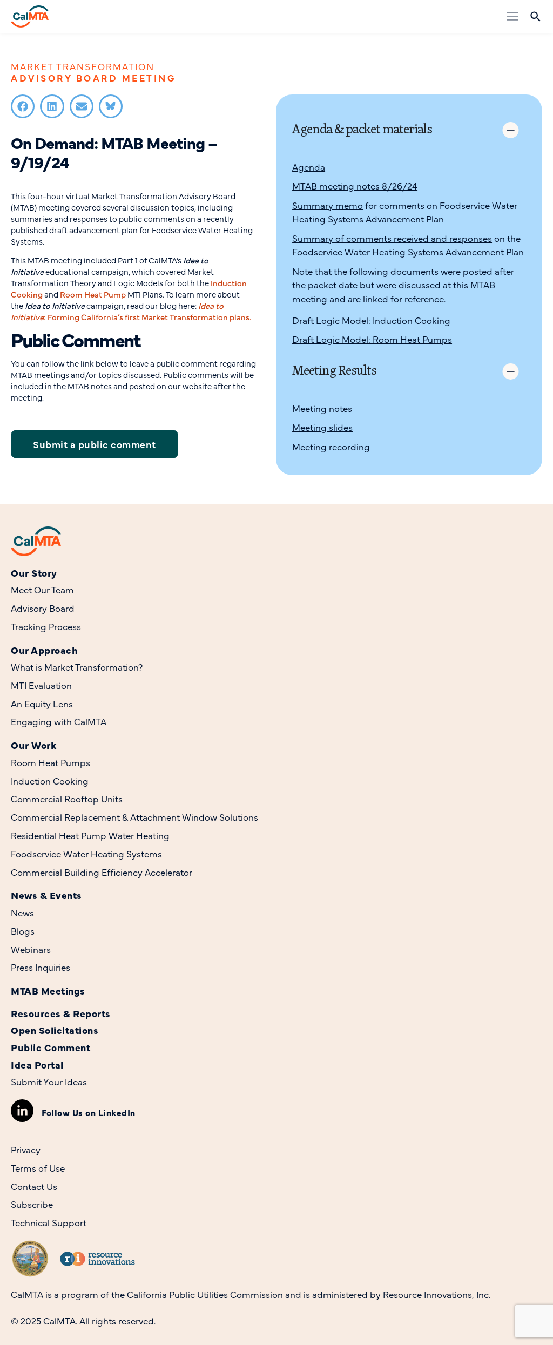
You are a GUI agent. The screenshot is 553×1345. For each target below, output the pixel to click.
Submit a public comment (94, 444)
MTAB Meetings (48, 990)
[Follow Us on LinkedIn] (22, 1110)
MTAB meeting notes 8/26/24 (354, 185)
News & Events (46, 895)
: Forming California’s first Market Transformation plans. (131, 311)
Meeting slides (322, 427)
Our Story (34, 572)
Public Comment (50, 1047)
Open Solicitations (54, 1030)
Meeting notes (322, 408)
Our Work (33, 745)
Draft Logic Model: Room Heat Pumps (372, 339)
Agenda (308, 166)
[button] (22, 106)
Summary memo (327, 205)
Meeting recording (331, 446)
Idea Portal (37, 1064)
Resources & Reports (61, 1013)
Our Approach (44, 650)
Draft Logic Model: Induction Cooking (371, 320)
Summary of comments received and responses (392, 238)
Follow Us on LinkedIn (89, 1112)
